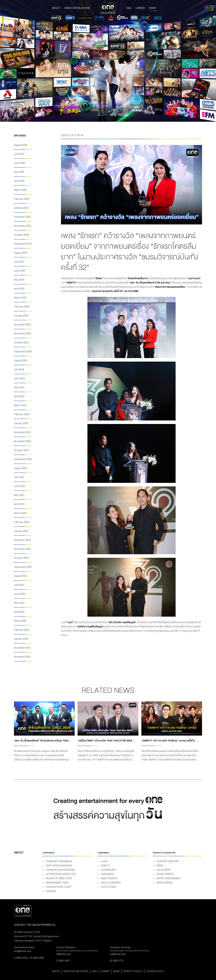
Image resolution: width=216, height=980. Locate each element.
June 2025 (19, 271)
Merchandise (164, 883)
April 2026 (19, 181)
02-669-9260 (37, 958)
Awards (51, 891)
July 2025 (19, 262)
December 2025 (22, 217)
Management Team (57, 883)
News (152, 8)
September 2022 (23, 567)
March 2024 (20, 405)
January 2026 (21, 208)
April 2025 (19, 289)
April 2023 (19, 504)
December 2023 (22, 432)
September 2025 (23, 244)
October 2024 (21, 342)
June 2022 (19, 594)
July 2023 (19, 477)
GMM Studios (109, 878)
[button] (207, 8)
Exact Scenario (111, 883)
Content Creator (167, 861)
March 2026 (20, 190)
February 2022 (21, 630)
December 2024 (22, 324)
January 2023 (21, 531)
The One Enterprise (108, 8)
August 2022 (20, 576)
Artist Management (168, 878)
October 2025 (21, 235)
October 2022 (21, 558)
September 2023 (23, 459)
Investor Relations (77, 8)
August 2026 (20, 145)
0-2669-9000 (21, 958)
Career (140, 8)
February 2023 (21, 522)
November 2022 (22, 549)
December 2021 (22, 648)
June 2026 (19, 163)
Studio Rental (165, 874)
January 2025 (21, 315)
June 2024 (19, 378)
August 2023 (20, 468)
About (56, 8)
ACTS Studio (108, 887)
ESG (128, 8)
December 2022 (22, 540)
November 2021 (22, 657)
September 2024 (23, 351)
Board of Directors (59, 878)
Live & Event (163, 870)
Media (159, 865)
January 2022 (21, 639)
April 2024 (19, 396)
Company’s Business (59, 861)
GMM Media (107, 874)
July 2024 (19, 369)
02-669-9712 (116, 961)
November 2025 (22, 226)
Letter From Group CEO (61, 874)
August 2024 (20, 360)
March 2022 (20, 621)
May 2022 (19, 603)
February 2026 (21, 199)
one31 (104, 861)
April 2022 (19, 612)
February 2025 (21, 306)
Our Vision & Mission (59, 865)
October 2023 (21, 450)
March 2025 (20, 298)
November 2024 (22, 333)
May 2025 (19, 280)
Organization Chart (58, 887)
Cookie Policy (155, 971)
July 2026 (19, 154)
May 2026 (19, 172)
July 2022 (19, 585)
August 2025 (20, 253)
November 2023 (22, 441)
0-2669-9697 (63, 961)
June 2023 (19, 486)
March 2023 (20, 513)
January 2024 (21, 423)
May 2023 (19, 495)
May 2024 (19, 387)
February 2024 (21, 414)
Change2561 (108, 870)
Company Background (60, 870)
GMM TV (105, 865)
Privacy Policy (132, 971)
